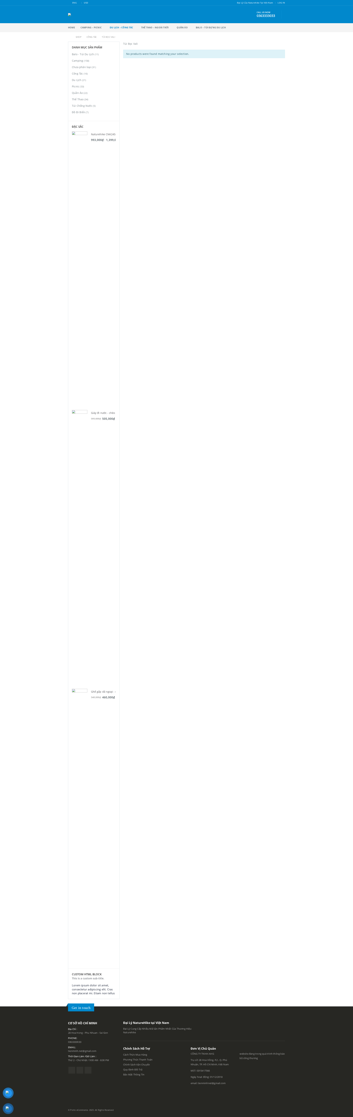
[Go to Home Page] (69, 36)
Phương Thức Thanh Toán (138, 1059)
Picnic (75, 86)
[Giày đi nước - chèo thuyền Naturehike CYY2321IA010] (79, 548)
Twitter (79, 1070)
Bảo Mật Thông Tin (134, 1074)
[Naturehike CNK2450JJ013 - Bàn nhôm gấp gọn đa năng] (79, 269)
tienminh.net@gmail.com (82, 1051)
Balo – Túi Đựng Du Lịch (211, 27)
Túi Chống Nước (82, 105)
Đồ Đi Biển (78, 112)
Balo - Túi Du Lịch (83, 54)
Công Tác (77, 73)
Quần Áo (182, 27)
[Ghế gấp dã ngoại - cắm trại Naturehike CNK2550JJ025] (79, 827)
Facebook (71, 1070)
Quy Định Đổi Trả (132, 1069)
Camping (77, 60)
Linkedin (88, 1070)
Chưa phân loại (81, 67)
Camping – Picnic (91, 27)
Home (71, 27)
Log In (281, 2)
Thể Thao (78, 99)
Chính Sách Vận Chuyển (136, 1064)
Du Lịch (76, 80)
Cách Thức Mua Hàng (135, 1054)
